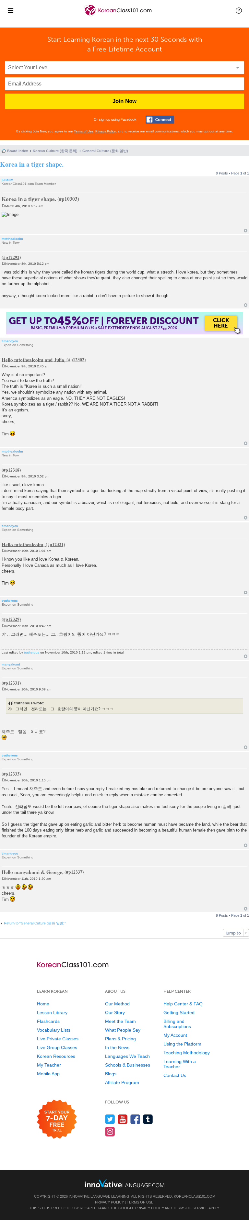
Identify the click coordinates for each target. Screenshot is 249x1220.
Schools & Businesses (127, 1065)
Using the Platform (182, 1044)
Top (245, 230)
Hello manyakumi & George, (33, 871)
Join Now (124, 101)
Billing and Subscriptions (177, 1024)
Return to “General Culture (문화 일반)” (35, 923)
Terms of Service (190, 1208)
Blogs (110, 1073)
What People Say (122, 1030)
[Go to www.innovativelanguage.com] (124, 1183)
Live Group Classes (57, 1047)
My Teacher (49, 1065)
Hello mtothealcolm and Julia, (33, 359)
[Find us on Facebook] (135, 1119)
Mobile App (48, 1073)
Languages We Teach (127, 1056)
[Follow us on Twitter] (110, 1119)
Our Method (117, 1003)
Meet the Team (120, 1021)
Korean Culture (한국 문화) (55, 151)
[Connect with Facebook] (160, 119)
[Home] (118, 15)
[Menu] (10, 10)
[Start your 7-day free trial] (57, 1119)
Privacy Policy (105, 131)
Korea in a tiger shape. (32, 164)
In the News (117, 1047)
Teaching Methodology (186, 1052)
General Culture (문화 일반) (105, 151)
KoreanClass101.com (194, 1196)
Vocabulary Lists (53, 1030)
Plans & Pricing (120, 1038)
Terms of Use (83, 131)
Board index (17, 151)
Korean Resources (56, 1056)
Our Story (115, 1012)
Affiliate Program (122, 1082)
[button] (238, 10)
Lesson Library (52, 1012)
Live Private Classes (57, 1038)
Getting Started (179, 1012)
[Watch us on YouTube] (123, 1119)
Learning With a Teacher (179, 1064)
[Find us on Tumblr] (148, 1119)
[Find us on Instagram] (110, 1131)
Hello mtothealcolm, (23, 544)
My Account (175, 1035)
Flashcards (48, 1021)
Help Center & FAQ (183, 1003)
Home (43, 1003)
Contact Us (174, 1075)
